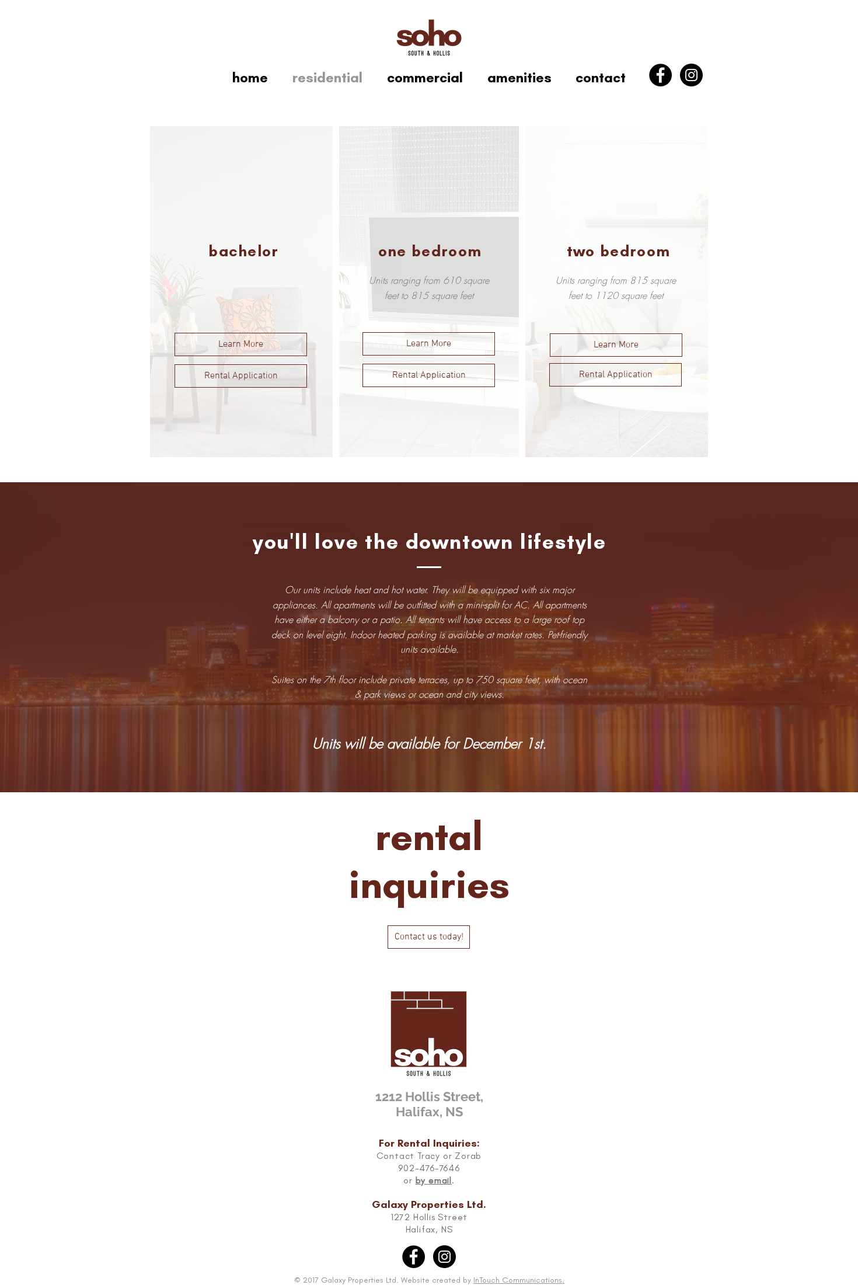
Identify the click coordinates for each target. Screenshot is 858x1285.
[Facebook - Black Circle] (660, 75)
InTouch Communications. (518, 1280)
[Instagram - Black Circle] (691, 75)
